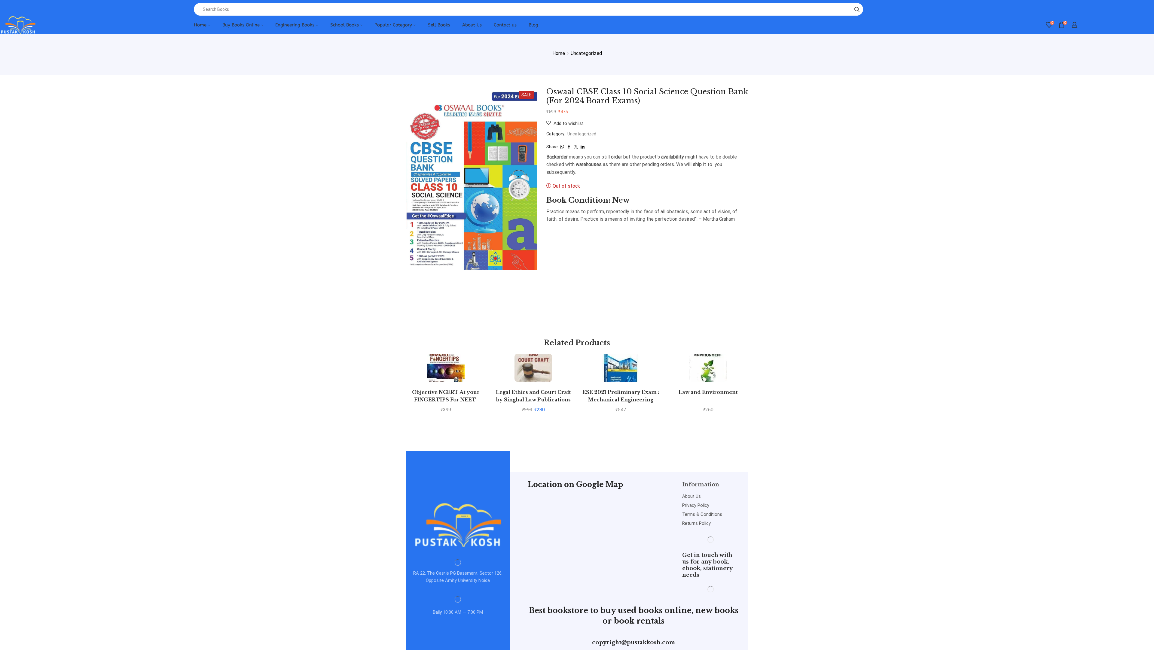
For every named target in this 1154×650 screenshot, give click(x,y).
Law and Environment (708, 392)
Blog (533, 25)
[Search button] (856, 9)
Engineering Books (294, 25)
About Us (472, 25)
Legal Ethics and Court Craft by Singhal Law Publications (533, 396)
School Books (344, 25)
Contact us (505, 25)
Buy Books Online (241, 25)
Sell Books (439, 25)
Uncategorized (586, 53)
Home (200, 25)
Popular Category (393, 25)
